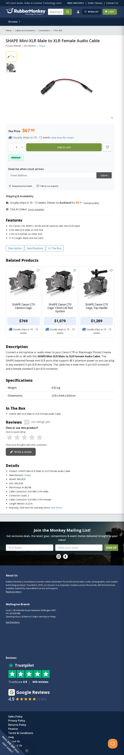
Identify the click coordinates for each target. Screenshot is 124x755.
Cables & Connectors (25, 30)
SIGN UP (111, 547)
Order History (95, 3)
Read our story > (14, 591)
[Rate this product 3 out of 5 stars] (24, 437)
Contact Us (112, 3)
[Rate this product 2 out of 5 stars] (17, 437)
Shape (42, 45)
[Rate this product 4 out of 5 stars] (32, 437)
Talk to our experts (49, 186)
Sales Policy (15, 716)
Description (15, 248)
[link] (58, 556)
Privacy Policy (16, 720)
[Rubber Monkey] (25, 14)
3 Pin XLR (57, 30)
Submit (104, 175)
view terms (56, 507)
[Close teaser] (26, 750)
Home (9, 30)
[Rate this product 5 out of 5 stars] (39, 437)
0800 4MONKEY (75, 3)
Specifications (35, 248)
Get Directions (13, 622)
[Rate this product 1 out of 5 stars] (9, 437)
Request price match (22, 186)
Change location (91, 202)
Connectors (44, 30)
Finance (13, 729)
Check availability (36, 209)
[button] (13, 742)
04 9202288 (15, 613)
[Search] (67, 12)
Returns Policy (17, 725)
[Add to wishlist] (37, 270)
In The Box (54, 248)
